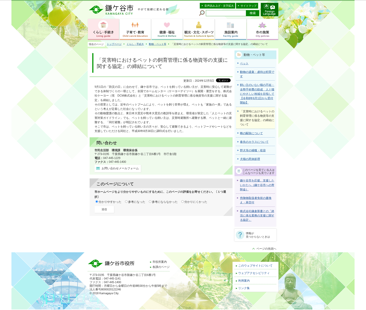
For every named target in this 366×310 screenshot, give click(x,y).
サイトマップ (249, 5)
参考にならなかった (165, 201)
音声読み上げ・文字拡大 (219, 5)
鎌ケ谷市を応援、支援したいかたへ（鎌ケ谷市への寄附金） (257, 185)
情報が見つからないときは (258, 235)
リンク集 (244, 288)
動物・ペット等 (157, 44)
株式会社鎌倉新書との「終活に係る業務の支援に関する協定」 (257, 216)
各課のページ (161, 266)
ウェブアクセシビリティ (254, 273)
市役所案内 (159, 261)
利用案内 (244, 280)
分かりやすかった (110, 201)
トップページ (114, 44)
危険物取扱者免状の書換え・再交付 (255, 200)
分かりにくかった (195, 201)
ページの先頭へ (266, 248)
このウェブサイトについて (255, 265)
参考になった (136, 201)
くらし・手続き (135, 44)
